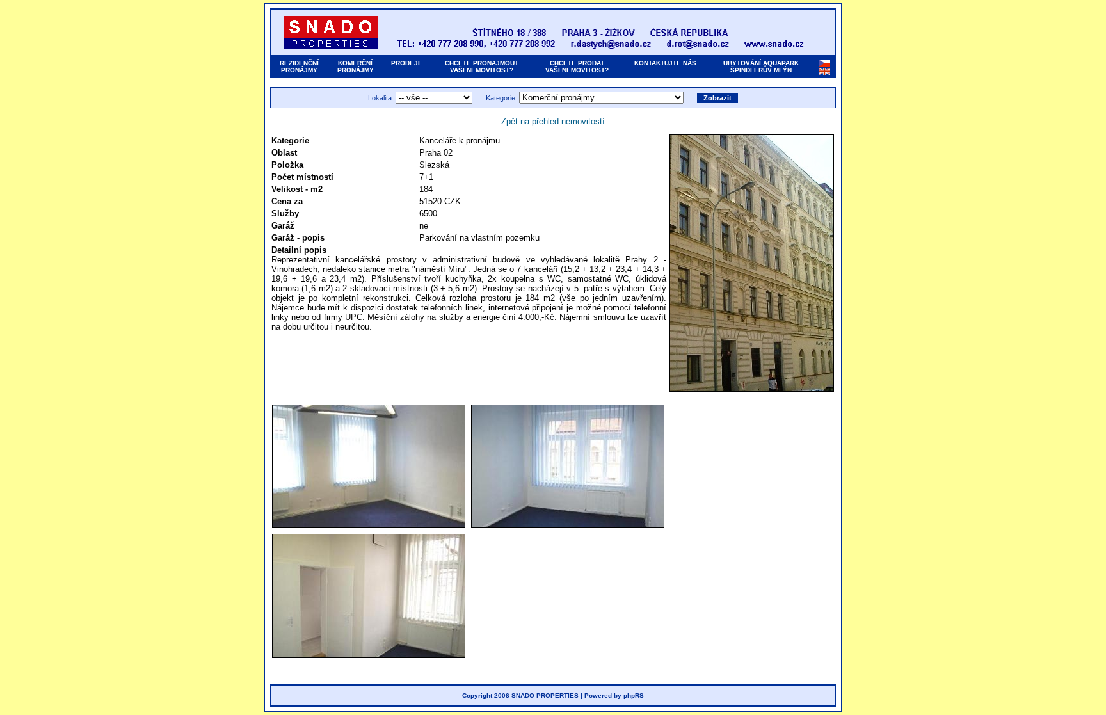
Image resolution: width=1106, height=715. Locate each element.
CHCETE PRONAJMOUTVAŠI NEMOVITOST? (481, 67)
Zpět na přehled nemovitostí (553, 121)
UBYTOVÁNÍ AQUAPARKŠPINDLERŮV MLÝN (761, 67)
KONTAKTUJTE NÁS (665, 63)
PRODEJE (406, 63)
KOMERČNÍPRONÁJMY (355, 67)
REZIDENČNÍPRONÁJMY (299, 67)
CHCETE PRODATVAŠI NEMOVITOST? (577, 67)
